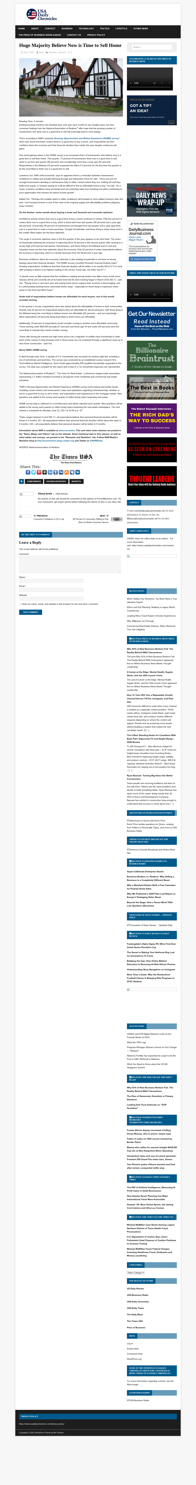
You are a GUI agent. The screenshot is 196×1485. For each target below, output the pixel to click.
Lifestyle (121, 28)
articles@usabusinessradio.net (150, 511)
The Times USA (165, 1217)
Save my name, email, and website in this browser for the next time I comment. (60, 604)
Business (67, 28)
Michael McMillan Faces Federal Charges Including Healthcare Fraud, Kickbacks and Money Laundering (149, 1252)
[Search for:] (151, 47)
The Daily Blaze (135, 1314)
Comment (24, 554)
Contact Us (74, 35)
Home (21, 28)
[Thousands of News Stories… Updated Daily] (149, 925)
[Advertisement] (98, 1461)
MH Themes (59, 1433)
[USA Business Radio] (138, 1400)
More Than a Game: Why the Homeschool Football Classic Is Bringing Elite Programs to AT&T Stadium (151, 978)
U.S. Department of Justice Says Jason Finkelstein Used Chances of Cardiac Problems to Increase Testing (151, 1240)
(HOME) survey (86, 138)
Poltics (104, 28)
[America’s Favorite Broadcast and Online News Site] (152, 853)
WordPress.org (134, 1359)
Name (22, 577)
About (35, 28)
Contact (50, 28)
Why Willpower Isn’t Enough (140, 621)
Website (23, 595)
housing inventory (56, 481)
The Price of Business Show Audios (40, 35)
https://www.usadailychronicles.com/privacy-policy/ (41, 1424)
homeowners (34, 481)
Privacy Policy (96, 35)
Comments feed (134, 1354)
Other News (141, 28)
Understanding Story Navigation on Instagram (151, 969)
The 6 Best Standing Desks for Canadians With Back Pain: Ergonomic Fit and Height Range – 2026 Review (151, 738)
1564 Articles (61, 493)
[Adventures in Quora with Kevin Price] (146, 820)
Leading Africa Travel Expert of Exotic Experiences (151, 616)
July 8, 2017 (28, 52)
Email (22, 586)
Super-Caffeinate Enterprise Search (145, 871)
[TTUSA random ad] (71, 463)
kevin (41, 52)
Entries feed (133, 1348)
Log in (130, 1343)
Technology (86, 28)
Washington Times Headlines (145, 1122)
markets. (76, 481)
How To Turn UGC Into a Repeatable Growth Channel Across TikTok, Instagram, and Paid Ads (150, 698)
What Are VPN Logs (136, 1042)
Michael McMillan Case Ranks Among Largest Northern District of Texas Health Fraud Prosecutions (151, 1228)
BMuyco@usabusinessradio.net (142, 518)
